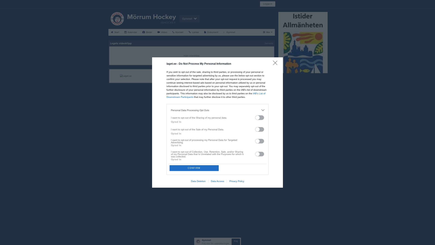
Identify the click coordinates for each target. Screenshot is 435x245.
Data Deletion (198, 181)
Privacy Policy (236, 181)
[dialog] (217, 122)
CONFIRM (194, 168)
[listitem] (217, 110)
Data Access (217, 181)
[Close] (276, 64)
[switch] (259, 117)
